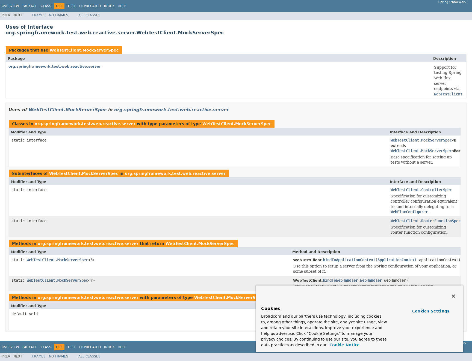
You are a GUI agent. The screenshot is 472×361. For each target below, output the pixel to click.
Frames (39, 15)
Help (122, 6)
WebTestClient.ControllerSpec (421, 190)
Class (46, 6)
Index (109, 6)
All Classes (89, 15)
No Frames (58, 15)
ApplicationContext (397, 260)
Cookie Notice (344, 345)
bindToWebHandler (340, 280)
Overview (10, 6)
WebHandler (371, 280)
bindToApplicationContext (349, 260)
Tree (71, 6)
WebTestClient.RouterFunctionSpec (426, 221)
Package (29, 6)
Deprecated (90, 6)
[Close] (453, 296)
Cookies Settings (430, 311)
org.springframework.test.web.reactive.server (54, 66)
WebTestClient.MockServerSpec (84, 50)
